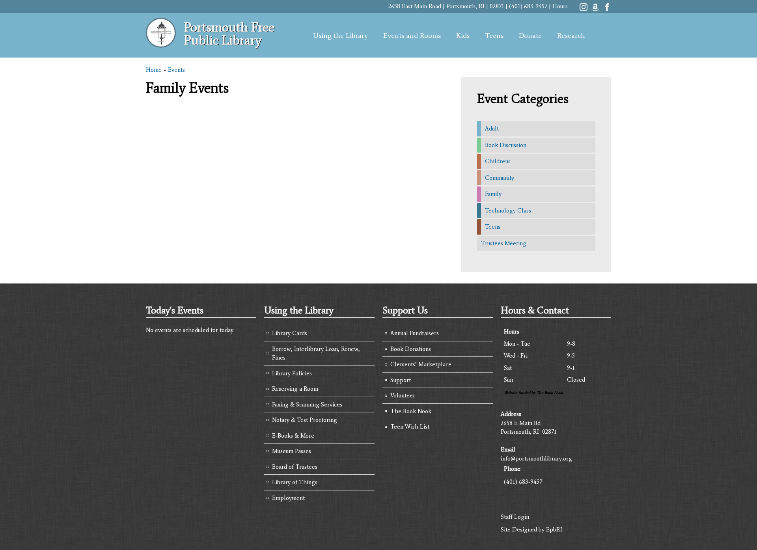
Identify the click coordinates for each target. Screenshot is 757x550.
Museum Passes (291, 451)
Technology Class (508, 210)
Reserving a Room (295, 388)
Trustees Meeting (503, 243)
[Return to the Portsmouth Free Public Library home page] (161, 43)
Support (400, 380)
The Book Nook (410, 411)
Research (571, 35)
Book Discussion (505, 145)
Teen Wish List (409, 426)
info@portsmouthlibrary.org (536, 458)
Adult (492, 128)
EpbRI (554, 529)
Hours (560, 6)
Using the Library (340, 35)
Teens (494, 35)
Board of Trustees (294, 466)
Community (499, 177)
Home (154, 69)
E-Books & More (293, 435)
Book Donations (410, 348)
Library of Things (294, 482)
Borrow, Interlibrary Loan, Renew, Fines (316, 353)
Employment (288, 498)
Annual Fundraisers (414, 333)
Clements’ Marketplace (420, 364)
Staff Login (515, 516)
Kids (463, 35)
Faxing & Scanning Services (307, 404)
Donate (530, 35)
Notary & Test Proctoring (304, 419)
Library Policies (292, 373)
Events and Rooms (412, 35)
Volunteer (402, 395)
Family (493, 194)
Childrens (498, 161)
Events (176, 69)
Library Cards (289, 333)
